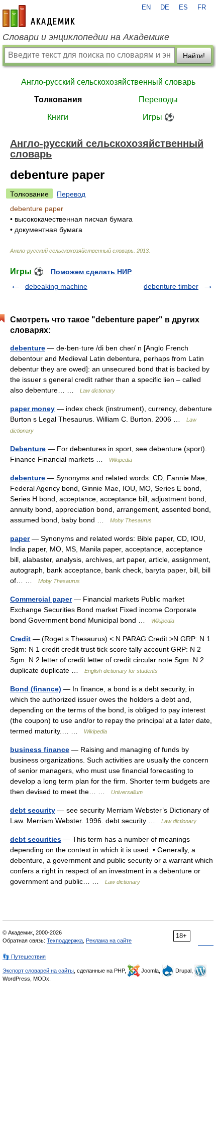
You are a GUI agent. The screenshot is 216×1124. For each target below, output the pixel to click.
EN (146, 7)
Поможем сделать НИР (91, 272)
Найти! (194, 56)
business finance (39, 749)
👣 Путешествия (24, 957)
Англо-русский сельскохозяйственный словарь (108, 82)
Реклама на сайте (109, 941)
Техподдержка (65, 941)
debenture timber (171, 286)
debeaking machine (56, 286)
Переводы (158, 99)
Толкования (58, 99)
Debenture (28, 449)
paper (20, 538)
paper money (32, 409)
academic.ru (39, 16)
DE (164, 7)
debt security (32, 810)
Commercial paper (41, 599)
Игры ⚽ (158, 117)
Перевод (71, 194)
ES (183, 7)
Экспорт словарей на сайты (38, 971)
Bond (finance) (35, 689)
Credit (20, 639)
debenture (27, 348)
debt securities (35, 839)
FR (201, 7)
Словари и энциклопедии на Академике (86, 37)
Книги (57, 117)
